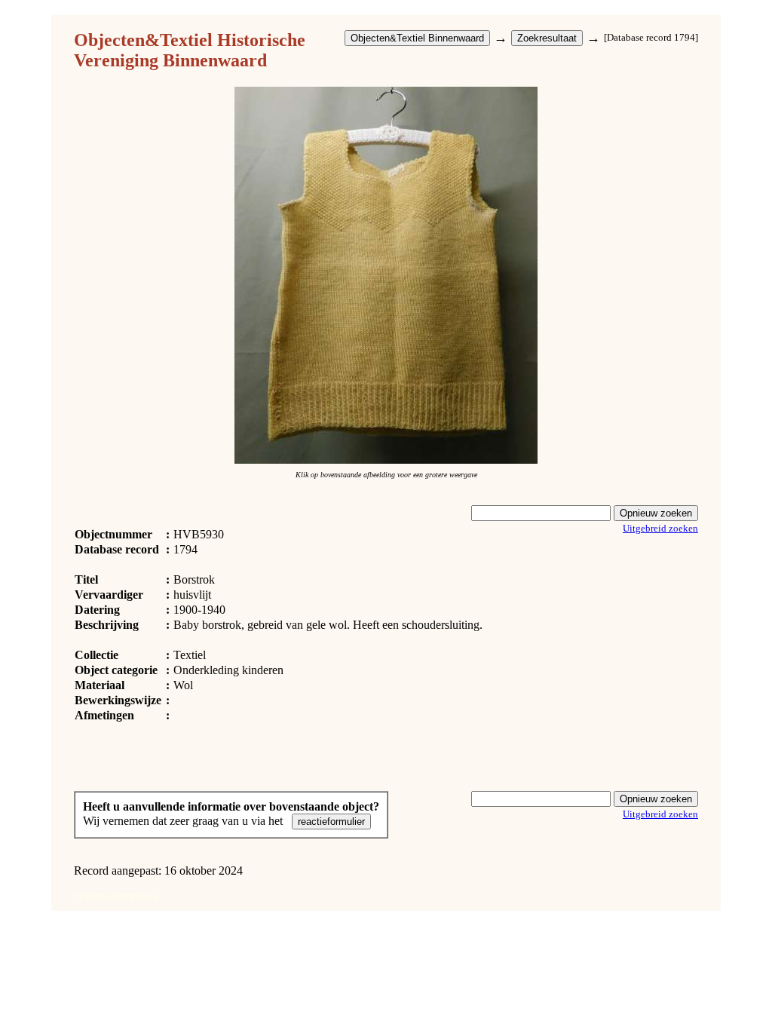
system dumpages (116, 896)
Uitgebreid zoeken (660, 528)
